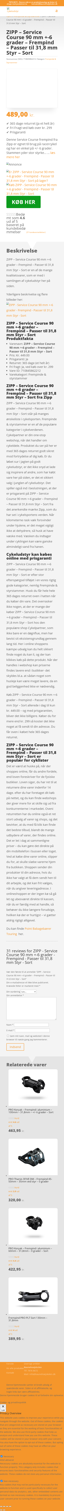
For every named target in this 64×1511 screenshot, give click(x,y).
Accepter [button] (43, 1398)
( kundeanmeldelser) (36, 232)
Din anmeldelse (15, 995)
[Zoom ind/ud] (1, 1506)
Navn (9, 1024)
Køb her (23, 202)
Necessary (9, 1456)
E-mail (10, 1030)
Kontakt (10, 1372)
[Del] (7, 1506)
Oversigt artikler (32, 1363)
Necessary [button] (5, 1452)
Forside (10, 1363)
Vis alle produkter (15, 1368)
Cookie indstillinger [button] (25, 1398)
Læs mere (8, 1398)
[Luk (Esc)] (10, 1506)
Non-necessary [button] (7, 1477)
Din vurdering (13, 991)
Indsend (15, 1047)
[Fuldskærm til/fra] (4, 1506)
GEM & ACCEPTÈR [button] (8, 1502)
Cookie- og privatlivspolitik (19, 1377)
